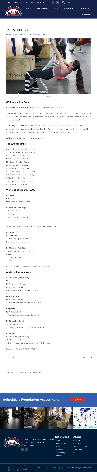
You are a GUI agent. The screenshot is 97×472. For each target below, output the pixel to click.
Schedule (69, 8)
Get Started (42, 8)
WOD (56, 8)
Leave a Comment (14, 34)
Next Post (88, 358)
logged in (22, 372)
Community (84, 8)
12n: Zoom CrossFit (14, 162)
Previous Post (10, 358)
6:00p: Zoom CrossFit (15, 178)
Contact (86, 14)
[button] (2, 418)
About (29, 8)
